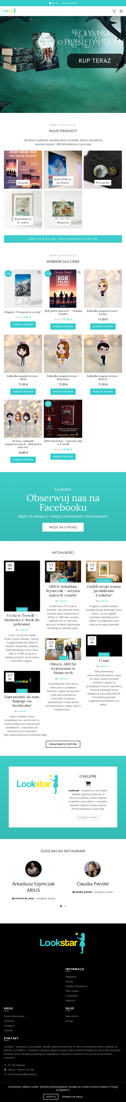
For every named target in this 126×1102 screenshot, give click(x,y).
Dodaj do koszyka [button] (23, 324)
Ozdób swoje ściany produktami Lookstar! (104, 590)
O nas (104, 660)
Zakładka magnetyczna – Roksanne (63, 377)
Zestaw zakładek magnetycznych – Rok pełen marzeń (23, 444)
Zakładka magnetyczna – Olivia (23, 377)
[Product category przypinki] (102, 182)
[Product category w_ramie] (23, 220)
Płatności (70, 1000)
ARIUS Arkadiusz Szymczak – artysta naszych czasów (63, 590)
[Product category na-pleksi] (63, 181)
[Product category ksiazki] (23, 182)
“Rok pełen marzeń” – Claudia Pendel (63, 312)
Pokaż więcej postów (63, 744)
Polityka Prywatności (76, 986)
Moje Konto (71, 1016)
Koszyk (69, 1020)
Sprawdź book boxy (75, 60)
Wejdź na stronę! (63, 527)
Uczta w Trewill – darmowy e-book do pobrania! (22, 619)
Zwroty (69, 981)
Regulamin (71, 976)
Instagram (9, 1025)
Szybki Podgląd (39, 272)
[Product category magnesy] (63, 222)
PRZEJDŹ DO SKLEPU (88, 817)
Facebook (9, 1020)
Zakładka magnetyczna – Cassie (103, 312)
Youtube (8, 1030)
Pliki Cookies (72, 991)
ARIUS (63, 580)
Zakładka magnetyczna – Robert (103, 377)
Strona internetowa (14, 1016)
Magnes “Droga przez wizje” (23, 312)
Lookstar (22, 609)
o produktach (104, 580)
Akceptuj (50, 1096)
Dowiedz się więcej (72, 1096)
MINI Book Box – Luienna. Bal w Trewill (63, 442)
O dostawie (71, 995)
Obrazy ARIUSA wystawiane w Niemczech (63, 668)
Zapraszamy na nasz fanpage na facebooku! (21, 701)
